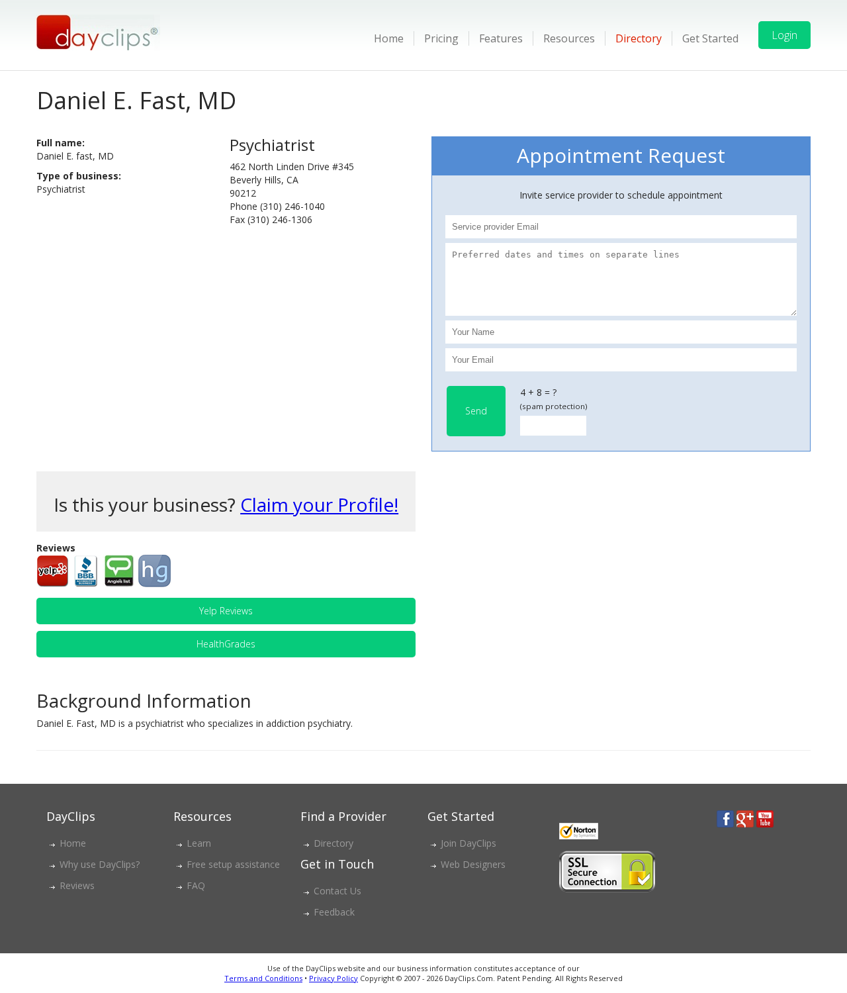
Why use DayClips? (100, 864)
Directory (638, 38)
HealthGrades (226, 644)
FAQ (196, 885)
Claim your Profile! (319, 504)
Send (476, 410)
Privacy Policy (333, 978)
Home (389, 38)
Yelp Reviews (226, 610)
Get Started (710, 38)
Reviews (77, 885)
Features (501, 38)
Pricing (441, 38)
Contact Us (337, 890)
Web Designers (473, 864)
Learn (199, 843)
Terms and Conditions (263, 978)
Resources (569, 38)
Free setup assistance (233, 864)
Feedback (334, 912)
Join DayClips (468, 843)
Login (784, 35)
